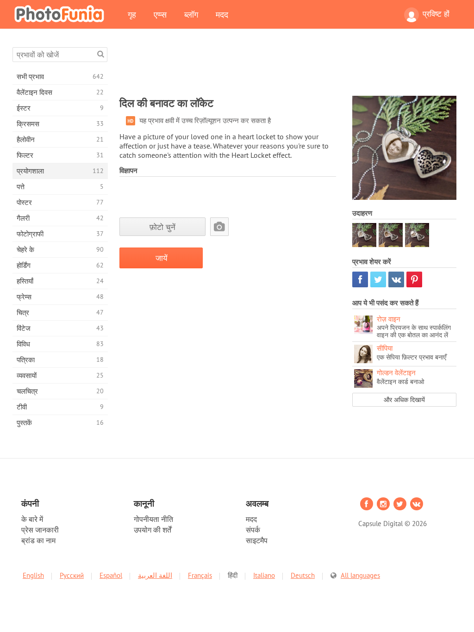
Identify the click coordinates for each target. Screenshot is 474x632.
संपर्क (253, 529)
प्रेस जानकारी (40, 529)
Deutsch (303, 575)
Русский (72, 575)
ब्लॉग (191, 14)
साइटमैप (257, 540)
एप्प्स (160, 14)
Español (111, 575)
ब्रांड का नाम (38, 540)
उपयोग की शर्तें (152, 529)
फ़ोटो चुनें (162, 227)
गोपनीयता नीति (153, 519)
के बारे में (32, 519)
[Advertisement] (287, 68)
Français (200, 575)
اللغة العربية (155, 575)
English (33, 575)
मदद (222, 14)
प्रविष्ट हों (436, 14)
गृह (132, 14)
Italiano (264, 575)
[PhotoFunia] (61, 13)
